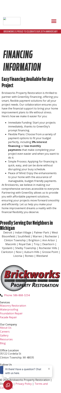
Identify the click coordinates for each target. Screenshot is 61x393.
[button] (54, 21)
